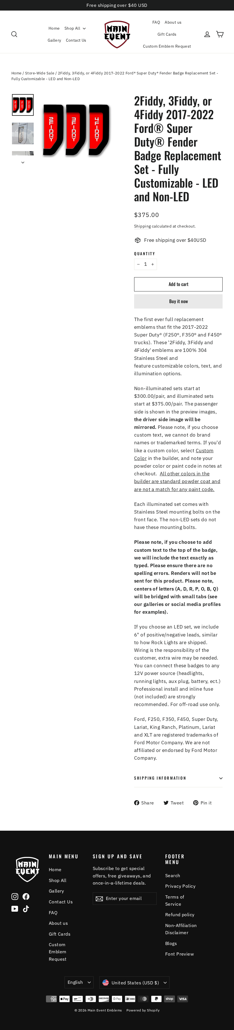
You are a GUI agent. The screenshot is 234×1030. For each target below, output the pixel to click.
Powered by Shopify (143, 1010)
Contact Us (76, 40)
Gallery (54, 40)
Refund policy (180, 914)
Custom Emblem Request (167, 46)
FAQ (156, 22)
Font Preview (179, 954)
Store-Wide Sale (39, 73)
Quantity (145, 253)
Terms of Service (174, 900)
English (75, 982)
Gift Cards (167, 34)
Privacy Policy (180, 886)
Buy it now (178, 301)
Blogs (171, 943)
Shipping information (160, 778)
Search (172, 875)
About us (173, 22)
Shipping (142, 226)
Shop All (72, 28)
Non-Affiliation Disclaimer (181, 928)
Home (54, 28)
